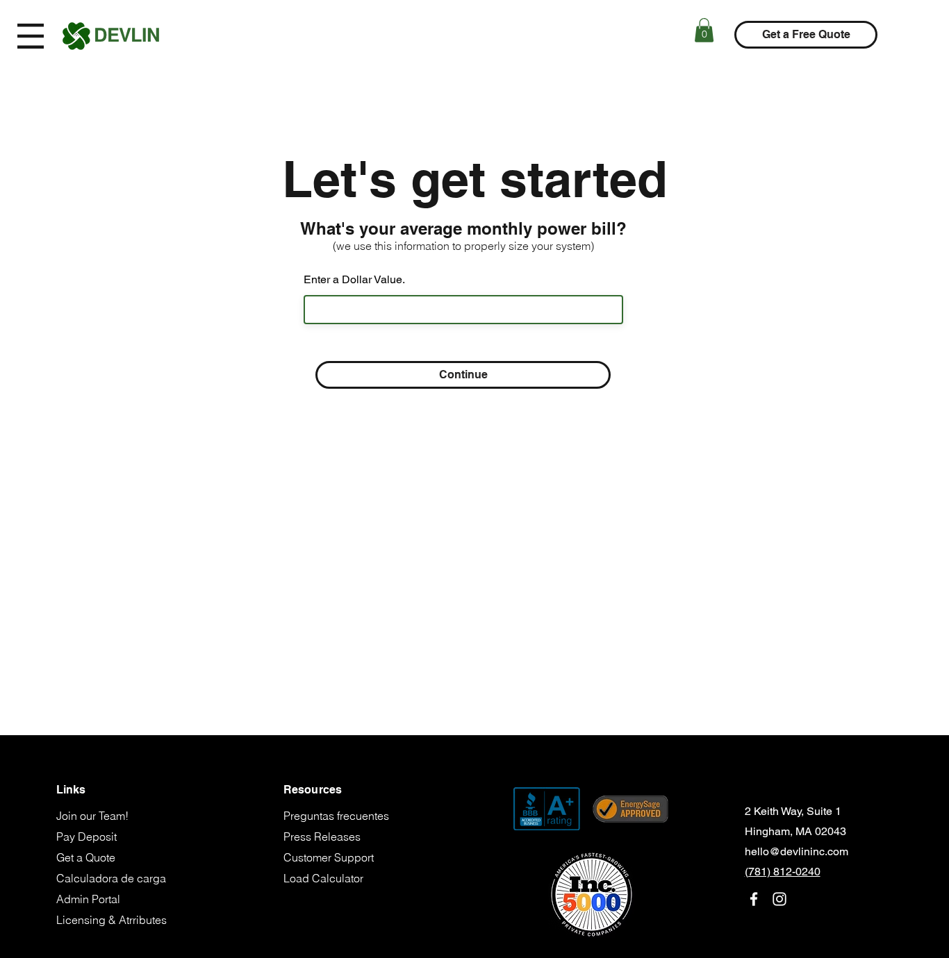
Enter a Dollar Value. (354, 279)
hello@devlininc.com (796, 851)
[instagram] (779, 899)
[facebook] (754, 899)
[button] (30, 36)
